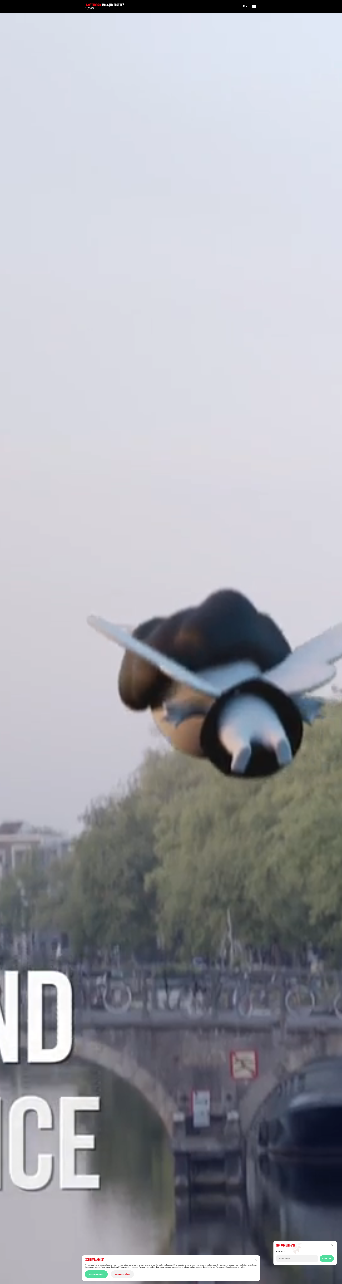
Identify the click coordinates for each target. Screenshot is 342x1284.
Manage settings (122, 1274)
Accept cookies (96, 1274)
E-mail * (280, 1251)
